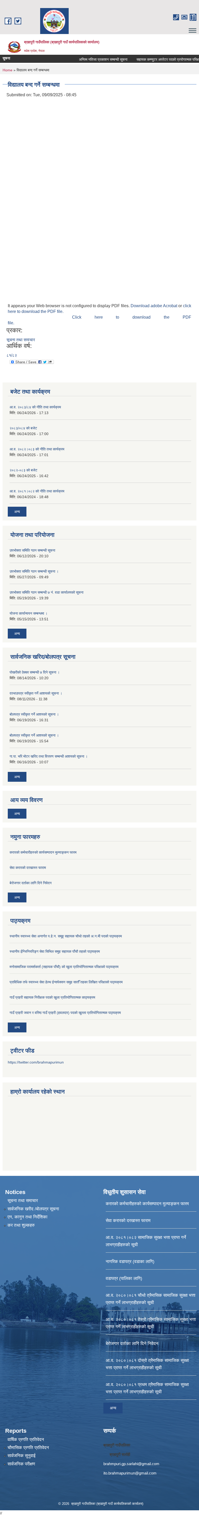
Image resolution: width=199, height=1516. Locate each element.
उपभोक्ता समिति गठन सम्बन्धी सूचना (32, 550)
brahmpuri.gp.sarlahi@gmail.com (131, 1464)
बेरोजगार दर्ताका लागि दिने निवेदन (31, 883)
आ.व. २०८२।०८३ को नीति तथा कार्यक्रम (37, 449)
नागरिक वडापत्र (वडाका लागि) (130, 1261)
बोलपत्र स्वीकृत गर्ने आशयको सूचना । (34, 714)
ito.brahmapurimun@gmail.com (130, 1473)
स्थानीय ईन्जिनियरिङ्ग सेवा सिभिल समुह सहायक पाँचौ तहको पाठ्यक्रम (55, 951)
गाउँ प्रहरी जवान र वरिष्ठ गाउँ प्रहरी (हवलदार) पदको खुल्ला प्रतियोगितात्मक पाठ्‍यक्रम (65, 1013)
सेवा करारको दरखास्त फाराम (28, 868)
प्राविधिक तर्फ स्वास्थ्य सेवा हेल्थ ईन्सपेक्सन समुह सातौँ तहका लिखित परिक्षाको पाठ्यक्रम (66, 982)
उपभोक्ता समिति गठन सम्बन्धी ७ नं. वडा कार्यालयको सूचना (46, 592)
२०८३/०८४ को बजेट (23, 428)
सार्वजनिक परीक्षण (21, 1464)
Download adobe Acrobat (154, 306)
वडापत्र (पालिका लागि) (124, 1278)
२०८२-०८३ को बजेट (23, 470)
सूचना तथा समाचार (20, 340)
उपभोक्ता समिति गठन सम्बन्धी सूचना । (34, 571)
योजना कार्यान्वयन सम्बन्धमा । (28, 613)
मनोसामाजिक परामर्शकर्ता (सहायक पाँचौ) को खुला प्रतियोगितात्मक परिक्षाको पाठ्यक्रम (64, 967)
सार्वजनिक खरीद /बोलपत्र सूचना (33, 1208)
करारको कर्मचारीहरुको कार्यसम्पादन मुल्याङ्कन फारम (43, 852)
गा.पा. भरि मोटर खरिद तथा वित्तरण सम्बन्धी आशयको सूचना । (49, 756)
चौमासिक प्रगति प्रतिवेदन (28, 1447)
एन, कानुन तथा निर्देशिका (27, 1217)
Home (7, 70)
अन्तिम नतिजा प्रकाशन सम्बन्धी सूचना (90, 59)
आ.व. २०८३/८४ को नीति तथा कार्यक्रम (35, 407)
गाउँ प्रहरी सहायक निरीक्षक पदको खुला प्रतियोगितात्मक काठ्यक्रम (52, 997)
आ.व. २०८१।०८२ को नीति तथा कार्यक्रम (37, 491)
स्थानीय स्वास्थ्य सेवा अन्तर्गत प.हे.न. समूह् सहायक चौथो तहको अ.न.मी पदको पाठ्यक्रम (66, 936)
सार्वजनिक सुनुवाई (21, 1455)
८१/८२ (11, 355)
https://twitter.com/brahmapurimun (36, 1062)
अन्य (17, 512)
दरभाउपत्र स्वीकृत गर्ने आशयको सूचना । (36, 693)
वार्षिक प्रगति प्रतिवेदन (26, 1439)
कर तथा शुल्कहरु (21, 1225)
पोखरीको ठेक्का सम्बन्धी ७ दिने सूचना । (35, 672)
